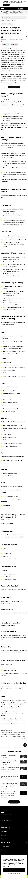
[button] (15, 8)
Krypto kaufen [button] (5, 842)
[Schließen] (26, 12)
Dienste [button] (3, 835)
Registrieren (20, 8)
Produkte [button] (4, 831)
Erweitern (23, 738)
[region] (14, 866)
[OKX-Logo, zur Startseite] (4, 8)
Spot (4, 548)
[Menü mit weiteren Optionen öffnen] (26, 9)
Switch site (6, 4)
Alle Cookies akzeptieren (14, 869)
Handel (8, 20)
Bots (2, 601)
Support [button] (3, 838)
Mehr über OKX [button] (5, 827)
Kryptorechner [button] (5, 846)
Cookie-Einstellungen (14, 873)
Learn (2, 20)
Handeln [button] (3, 850)
